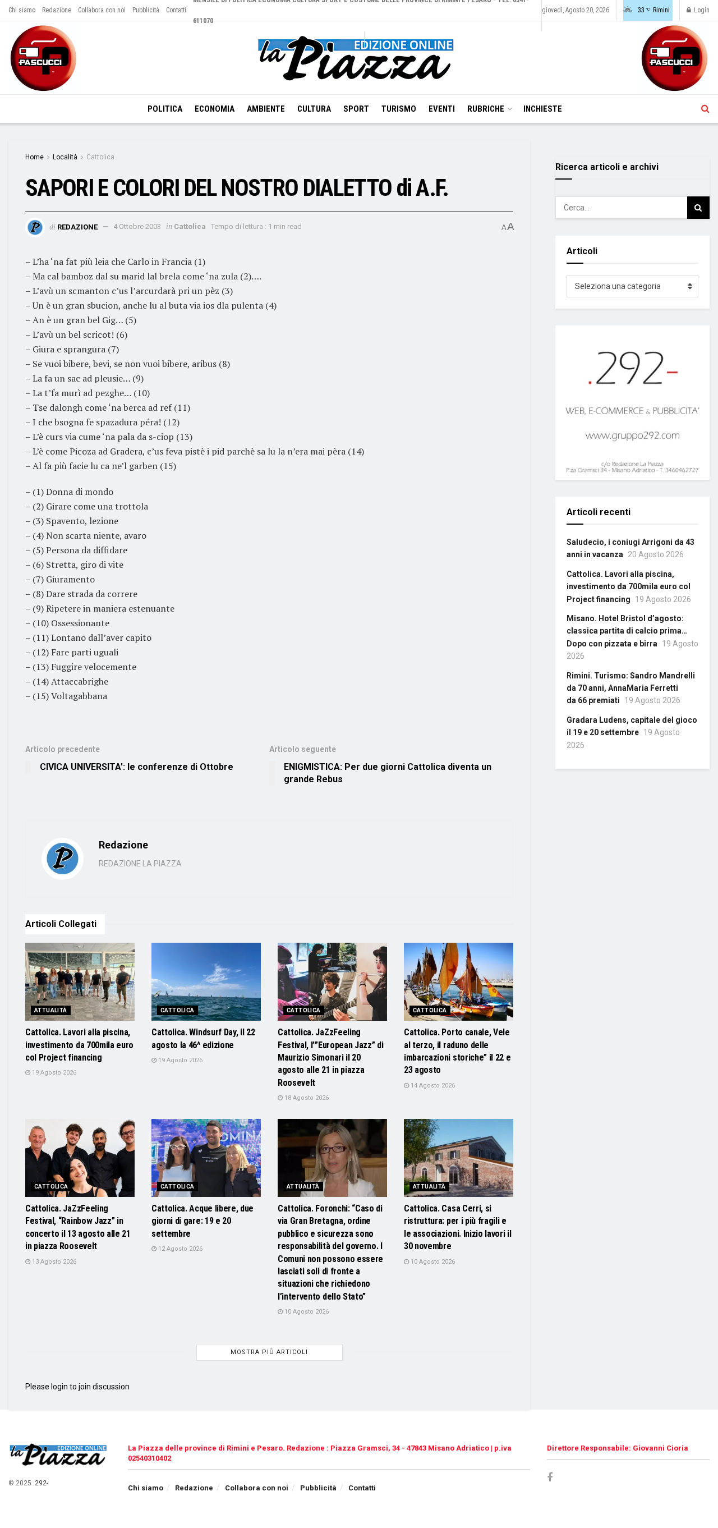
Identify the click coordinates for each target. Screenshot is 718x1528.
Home (34, 157)
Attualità (50, 1010)
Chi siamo (21, 10)
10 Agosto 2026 (306, 1311)
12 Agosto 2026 (179, 1248)
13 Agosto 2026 (53, 1261)
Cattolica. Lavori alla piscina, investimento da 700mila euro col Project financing (79, 1045)
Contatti (176, 10)
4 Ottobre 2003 (137, 226)
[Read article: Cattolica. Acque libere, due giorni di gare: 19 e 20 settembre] (206, 1158)
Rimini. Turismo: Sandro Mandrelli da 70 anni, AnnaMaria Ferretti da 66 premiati (631, 688)
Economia (214, 109)
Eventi (442, 109)
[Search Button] (705, 109)
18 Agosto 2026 (306, 1098)
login (59, 1386)
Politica (165, 109)
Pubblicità (145, 10)
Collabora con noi (102, 10)
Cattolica (100, 157)
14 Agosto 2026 (432, 1085)
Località (65, 157)
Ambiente (266, 109)
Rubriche (485, 109)
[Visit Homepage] (359, 58)
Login (701, 10)
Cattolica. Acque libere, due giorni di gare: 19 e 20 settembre (202, 1221)
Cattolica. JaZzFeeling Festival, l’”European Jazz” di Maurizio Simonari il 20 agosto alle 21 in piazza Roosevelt (330, 1057)
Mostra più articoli (269, 1352)
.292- (40, 1483)
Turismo (398, 109)
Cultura (314, 109)
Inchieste (542, 109)
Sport (356, 109)
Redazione (56, 10)
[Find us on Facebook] (550, 1477)
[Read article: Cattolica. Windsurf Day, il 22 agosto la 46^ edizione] (206, 982)
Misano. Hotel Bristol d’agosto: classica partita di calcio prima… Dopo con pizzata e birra (627, 631)
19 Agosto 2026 (53, 1072)
